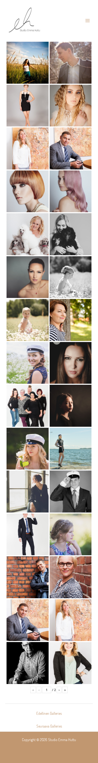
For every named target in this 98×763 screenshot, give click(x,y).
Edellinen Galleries (49, 713)
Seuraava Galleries (49, 726)
